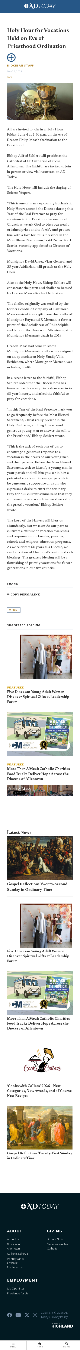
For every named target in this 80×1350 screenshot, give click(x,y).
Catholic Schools (17, 1253)
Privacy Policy (59, 1317)
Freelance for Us (17, 1293)
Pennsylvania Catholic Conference (15, 1263)
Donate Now (55, 1239)
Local (10, 76)
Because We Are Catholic (57, 1246)
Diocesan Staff (20, 65)
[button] (13, 1345)
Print (15, 609)
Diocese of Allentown (14, 1246)
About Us (13, 1239)
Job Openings (15, 1288)
